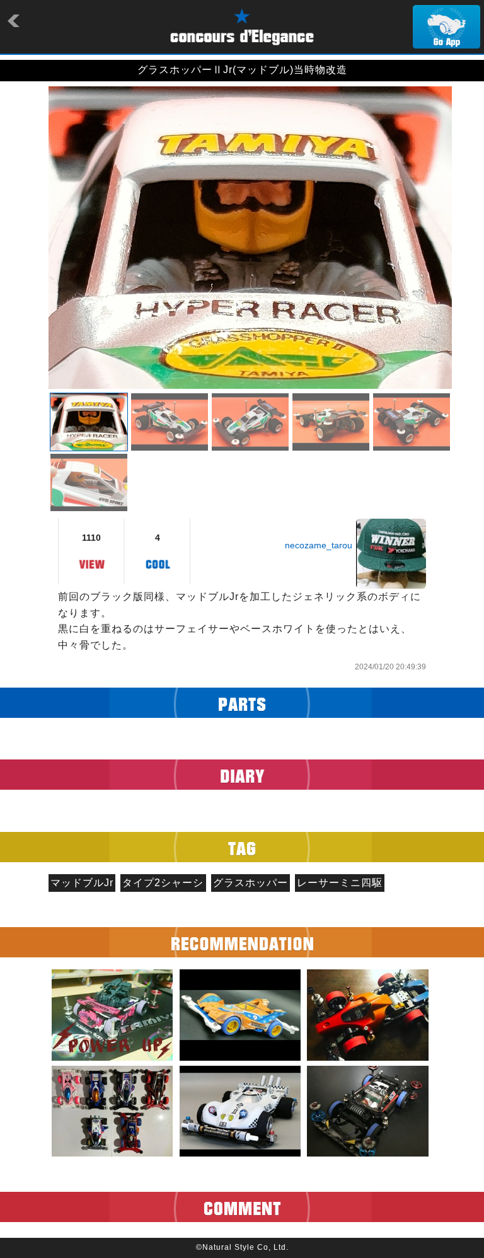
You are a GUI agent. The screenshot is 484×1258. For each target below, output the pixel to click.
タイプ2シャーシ (163, 882)
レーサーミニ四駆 (340, 882)
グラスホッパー (250, 882)
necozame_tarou (318, 545)
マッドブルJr (81, 882)
